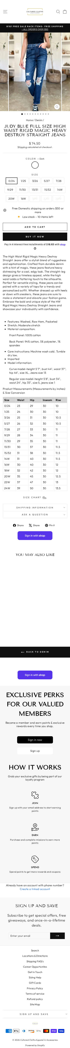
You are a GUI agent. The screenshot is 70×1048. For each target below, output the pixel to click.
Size (35, 174)
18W (34, 198)
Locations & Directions (35, 955)
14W (60, 189)
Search (35, 950)
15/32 (47, 189)
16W (23, 198)
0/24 (11, 181)
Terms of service (35, 993)
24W (58, 198)
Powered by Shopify (35, 1045)
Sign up (35, 750)
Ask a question (35, 514)
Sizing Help (35, 977)
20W (11, 198)
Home (29, 120)
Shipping (22, 147)
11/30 (22, 189)
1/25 (23, 181)
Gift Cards (35, 982)
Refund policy (35, 999)
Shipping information (35, 507)
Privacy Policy (35, 988)
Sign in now (35, 740)
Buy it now (35, 236)
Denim (38, 120)
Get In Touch (35, 972)
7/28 (59, 181)
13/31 (35, 189)
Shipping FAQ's (35, 961)
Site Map (35, 1004)
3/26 (35, 181)
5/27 (47, 181)
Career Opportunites (35, 966)
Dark (35, 165)
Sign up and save (34, 1014)
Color (35, 158)
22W (46, 198)
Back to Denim (37, 652)
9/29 (10, 189)
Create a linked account (35, 889)
